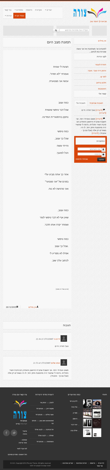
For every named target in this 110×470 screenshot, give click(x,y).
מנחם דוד (39, 408)
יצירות (9, 15)
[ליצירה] (99, 109)
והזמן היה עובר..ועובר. (96, 70)
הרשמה (29, 10)
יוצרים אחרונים (68, 463)
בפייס (18, 424)
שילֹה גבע (74, 430)
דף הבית (101, 463)
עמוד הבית (19, 15)
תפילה (51, 435)
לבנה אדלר (38, 429)
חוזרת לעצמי (100, 64)
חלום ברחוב (101, 83)
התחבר (101, 159)
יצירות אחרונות (81, 463)
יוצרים (49, 10)
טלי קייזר (74, 407)
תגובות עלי (80, 102)
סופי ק (75, 413)
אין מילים (33, 307)
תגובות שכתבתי (96, 102)
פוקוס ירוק (50, 408)
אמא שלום (55, 363)
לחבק (52, 402)
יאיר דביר (74, 425)
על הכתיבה (50, 429)
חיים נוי (57, 339)
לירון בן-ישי (73, 401)
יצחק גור (43, 402)
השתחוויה (50, 441)
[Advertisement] (28, 30)
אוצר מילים (50, 414)
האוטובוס (102, 89)
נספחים (19, 10)
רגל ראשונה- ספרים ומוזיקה (17, 454)
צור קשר (8, 10)
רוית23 (75, 419)
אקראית (38, 10)
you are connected (47, 420)
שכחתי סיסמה (82, 159)
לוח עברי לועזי (22, 448)
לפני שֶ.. (102, 76)
